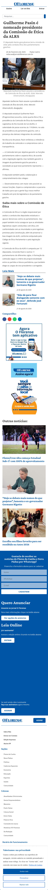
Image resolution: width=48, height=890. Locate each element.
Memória (7, 804)
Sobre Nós (7, 732)
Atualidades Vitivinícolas (13, 796)
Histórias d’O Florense (12, 828)
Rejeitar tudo (24, 885)
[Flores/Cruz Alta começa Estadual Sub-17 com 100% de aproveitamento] (24, 439)
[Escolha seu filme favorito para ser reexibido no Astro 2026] (24, 523)
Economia (7, 770)
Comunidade (8, 786)
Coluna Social (9, 812)
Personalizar (24, 878)
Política (6, 762)
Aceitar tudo (24, 871)
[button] (4, 319)
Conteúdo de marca (11, 824)
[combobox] (22, 16)
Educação (7, 774)
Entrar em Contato (10, 736)
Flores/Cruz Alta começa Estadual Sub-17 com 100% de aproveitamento (23, 459)
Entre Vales (8, 816)
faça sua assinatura (9, 704)
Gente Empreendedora (12, 800)
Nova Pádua (8, 758)
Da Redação (8, 832)
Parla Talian (8, 808)
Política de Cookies (35, 865)
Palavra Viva (8, 820)
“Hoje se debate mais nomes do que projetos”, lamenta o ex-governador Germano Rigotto (22, 501)
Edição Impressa (10, 740)
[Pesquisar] (45, 16)
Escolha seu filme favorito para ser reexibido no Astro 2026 (21, 543)
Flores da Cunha (10, 754)
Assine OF (7, 744)
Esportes (7, 778)
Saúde (6, 782)
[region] (24, 868)
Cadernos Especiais (11, 766)
